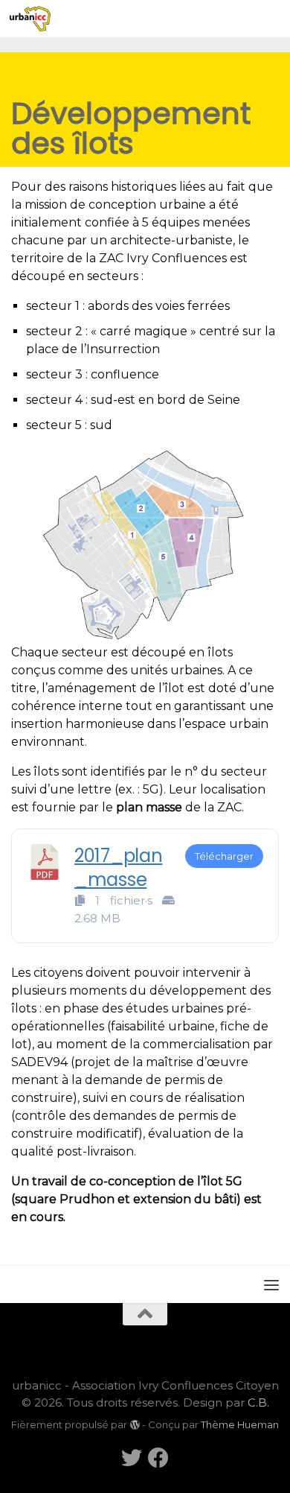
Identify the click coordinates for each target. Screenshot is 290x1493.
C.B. (258, 1402)
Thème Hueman (240, 1424)
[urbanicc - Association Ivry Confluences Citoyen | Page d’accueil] (37, 18)
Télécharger (224, 856)
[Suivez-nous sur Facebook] (158, 1458)
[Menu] (271, 18)
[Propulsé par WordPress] (134, 1425)
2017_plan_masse (118, 867)
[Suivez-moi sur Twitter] (131, 1458)
